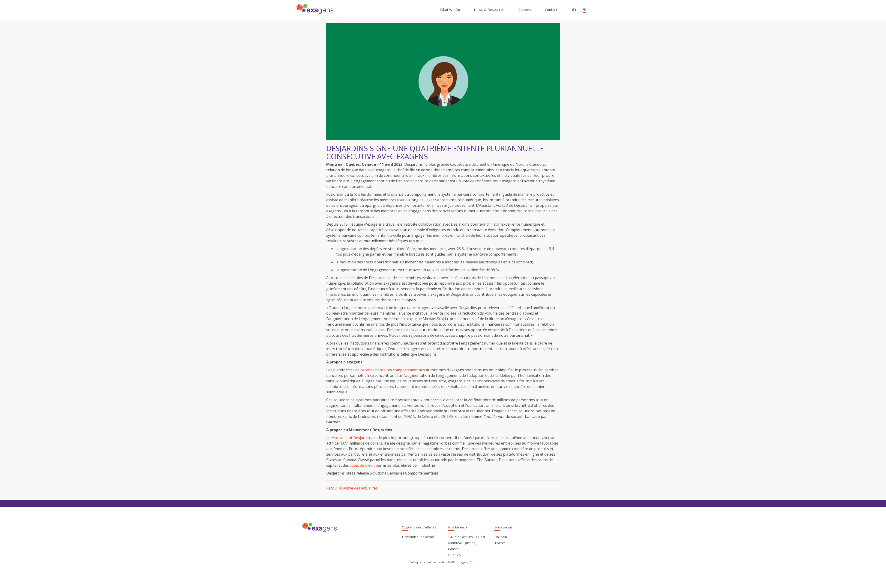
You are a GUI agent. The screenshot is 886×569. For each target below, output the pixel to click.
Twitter (499, 543)
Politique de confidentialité (427, 562)
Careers (524, 9)
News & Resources (489, 9)
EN (574, 9)
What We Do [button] (450, 9)
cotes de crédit (362, 465)
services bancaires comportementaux (392, 369)
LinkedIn (500, 537)
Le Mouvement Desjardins (349, 437)
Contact (551, 9)
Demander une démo (418, 537)
